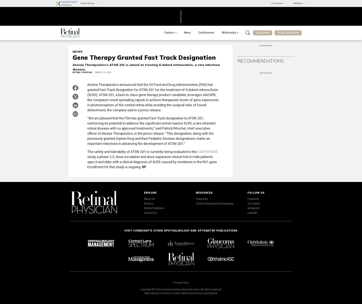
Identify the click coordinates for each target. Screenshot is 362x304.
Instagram (254, 208)
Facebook (253, 198)
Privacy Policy (181, 282)
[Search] (248, 33)
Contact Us (150, 212)
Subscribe (262, 32)
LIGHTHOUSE (208, 152)
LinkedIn (252, 212)
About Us (149, 198)
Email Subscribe (288, 32)
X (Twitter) (254, 203)
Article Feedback (154, 208)
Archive (148, 203)
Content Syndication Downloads (215, 203)
